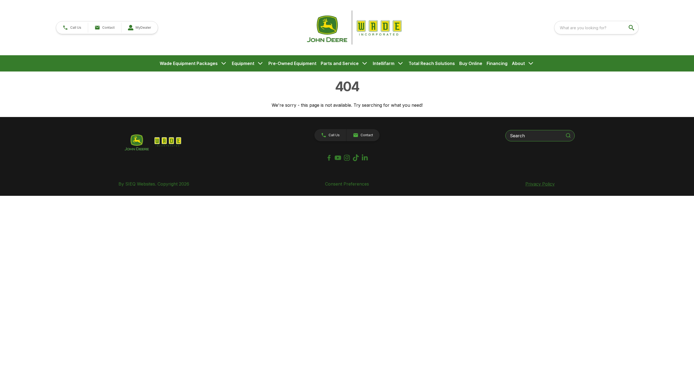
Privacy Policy (540, 184)
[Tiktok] (355, 157)
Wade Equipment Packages (189, 63)
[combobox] (596, 27)
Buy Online (470, 63)
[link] (139, 27)
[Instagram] (346, 157)
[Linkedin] (364, 157)
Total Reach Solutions (432, 63)
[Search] (568, 135)
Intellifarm (383, 63)
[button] (72, 27)
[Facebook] (329, 157)
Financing (497, 63)
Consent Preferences (347, 184)
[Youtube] (338, 157)
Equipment (243, 63)
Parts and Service (340, 63)
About (518, 63)
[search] (631, 27)
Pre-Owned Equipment (292, 63)
